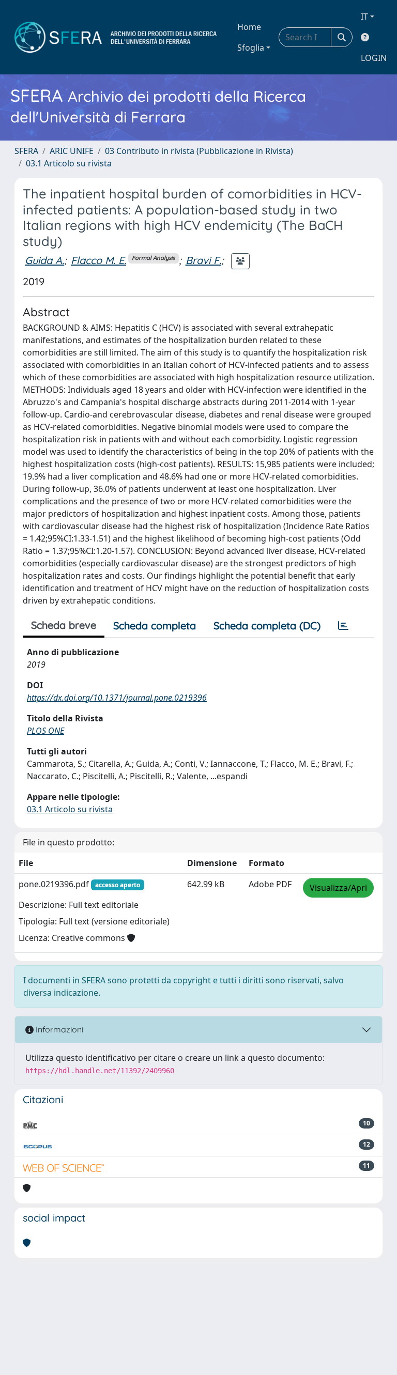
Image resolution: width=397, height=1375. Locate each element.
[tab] (343, 626)
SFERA (26, 151)
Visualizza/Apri (338, 887)
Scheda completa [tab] (154, 625)
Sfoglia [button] (250, 47)
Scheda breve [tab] (63, 625)
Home (249, 27)
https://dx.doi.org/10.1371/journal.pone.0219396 (117, 697)
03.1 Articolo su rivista (69, 163)
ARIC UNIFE (72, 151)
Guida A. (44, 260)
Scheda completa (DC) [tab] (266, 625)
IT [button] (364, 16)
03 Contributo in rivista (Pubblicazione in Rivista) (199, 151)
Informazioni (58, 1029)
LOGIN (374, 58)
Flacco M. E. (98, 260)
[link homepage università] (115, 37)
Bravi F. (203, 260)
